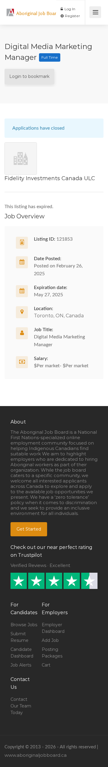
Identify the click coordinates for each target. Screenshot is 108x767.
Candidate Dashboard (21, 653)
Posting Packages (52, 653)
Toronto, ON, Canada (59, 316)
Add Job (50, 640)
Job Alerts (20, 665)
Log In (69, 9)
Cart (46, 665)
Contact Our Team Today (20, 706)
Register (72, 16)
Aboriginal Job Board (37, 13)
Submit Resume (19, 637)
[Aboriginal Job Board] (10, 9)
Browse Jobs (23, 624)
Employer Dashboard (53, 628)
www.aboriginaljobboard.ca (35, 755)
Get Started (28, 529)
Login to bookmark (29, 76)
